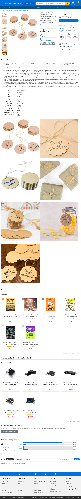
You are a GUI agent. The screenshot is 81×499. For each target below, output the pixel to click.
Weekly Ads (59, 474)
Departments (7, 7)
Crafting (16, 10)
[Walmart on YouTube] (72, 489)
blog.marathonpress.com (45, 40)
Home (2, 10)
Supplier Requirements (7, 492)
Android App (69, 483)
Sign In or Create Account (27, 474)
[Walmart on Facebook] (67, 489)
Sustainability (4, 490)
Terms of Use (53, 481)
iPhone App (68, 481)
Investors (4, 488)
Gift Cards (20, 490)
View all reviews (6, 454)
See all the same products (74, 421)
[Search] (67, 3)
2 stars (20, 448)
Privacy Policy (53, 483)
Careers (52, 7)
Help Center (40, 474)
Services (14, 7)
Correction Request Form (10, 431)
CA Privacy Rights (54, 485)
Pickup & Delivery (38, 7)
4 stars (20, 444)
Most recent (9, 459)
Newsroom (4, 485)
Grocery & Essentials (27, 7)
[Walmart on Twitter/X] (69, 489)
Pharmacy (46, 7)
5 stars (20, 442)
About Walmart (5, 481)
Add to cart (68, 21)
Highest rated (19, 459)
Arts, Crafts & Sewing (9, 10)
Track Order (49, 474)
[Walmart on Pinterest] (75, 489)
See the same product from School (71, 353)
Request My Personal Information (54, 488)
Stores (19, 483)
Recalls (35, 485)
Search (76, 459)
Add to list (64, 49)
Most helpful (28, 459)
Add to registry (73, 49)
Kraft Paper (41, 67)
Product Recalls (37, 490)
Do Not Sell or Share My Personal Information (55, 492)
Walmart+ (20, 488)
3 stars (20, 446)
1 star (21, 449)
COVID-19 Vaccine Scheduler (40, 481)
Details (70, 46)
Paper (37, 67)
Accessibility (36, 488)
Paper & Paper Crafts (23, 10)
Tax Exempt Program (38, 492)
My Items (57, 7)
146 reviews (50, 26)
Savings (19, 7)
